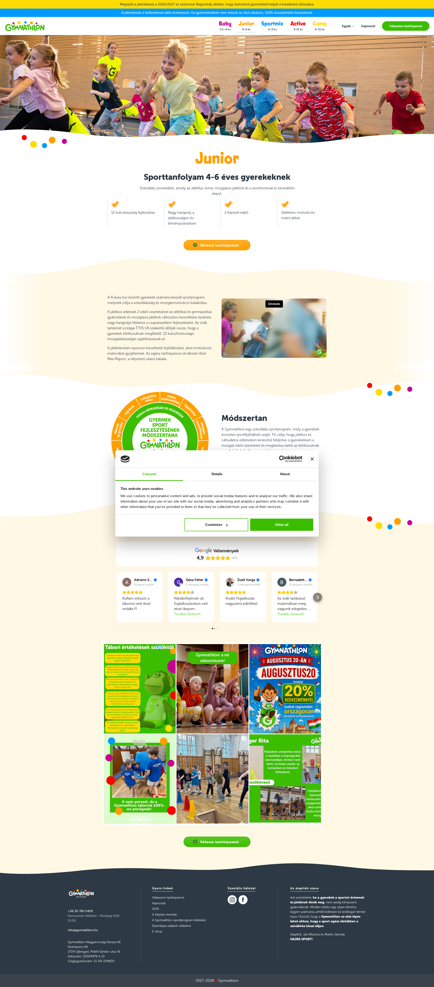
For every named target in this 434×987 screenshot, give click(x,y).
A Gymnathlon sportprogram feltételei (179, 920)
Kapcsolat (158, 903)
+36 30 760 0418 (80, 911)
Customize (213, 525)
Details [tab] (217, 474)
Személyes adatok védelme (171, 926)
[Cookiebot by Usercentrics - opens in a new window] (282, 459)
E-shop (157, 931)
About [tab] (285, 474)
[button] (116, 597)
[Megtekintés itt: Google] (126, 582)
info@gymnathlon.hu (83, 930)
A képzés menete (164, 914)
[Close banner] (312, 459)
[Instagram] (232, 899)
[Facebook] (243, 899)
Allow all (281, 525)
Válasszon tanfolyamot (168, 897)
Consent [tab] (149, 474)
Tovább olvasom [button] (187, 614)
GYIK (155, 909)
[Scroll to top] (424, 977)
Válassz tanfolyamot (219, 245)
